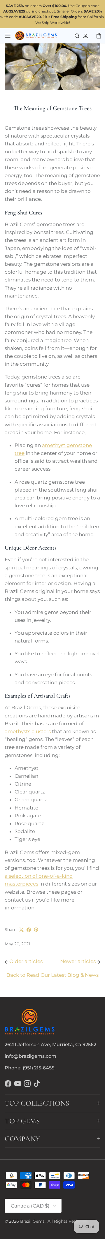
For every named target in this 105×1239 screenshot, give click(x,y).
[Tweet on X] (21, 930)
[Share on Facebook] (29, 930)
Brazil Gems (32, 1221)
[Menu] (7, 35)
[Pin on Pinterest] (36, 930)
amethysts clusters (28, 731)
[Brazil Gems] (36, 36)
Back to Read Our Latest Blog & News (52, 975)
